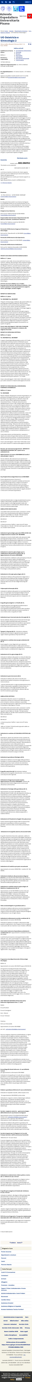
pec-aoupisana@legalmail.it (18, 1356)
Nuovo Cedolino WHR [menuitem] (11, 1331)
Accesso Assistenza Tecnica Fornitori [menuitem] (12, 1309)
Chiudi (18, 1379)
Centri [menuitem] (3, 1261)
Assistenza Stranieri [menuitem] (7, 1303)
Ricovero (18, 54)
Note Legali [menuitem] (24, 1331)
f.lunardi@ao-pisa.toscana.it (8, 223)
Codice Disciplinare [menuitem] (10, 1335)
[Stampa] (29, 44)
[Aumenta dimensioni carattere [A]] (6, 2)
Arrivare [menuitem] (3, 1279)
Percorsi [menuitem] (3, 1258)
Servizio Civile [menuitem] (23, 1324)
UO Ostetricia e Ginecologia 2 (10, 39)
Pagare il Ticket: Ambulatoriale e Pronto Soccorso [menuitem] (13, 1289)
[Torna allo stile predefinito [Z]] (13, 2)
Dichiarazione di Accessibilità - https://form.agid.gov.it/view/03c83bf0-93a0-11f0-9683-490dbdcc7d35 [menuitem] (16, 1344)
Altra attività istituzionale (22, 58)
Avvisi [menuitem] (6, 1321)
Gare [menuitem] (26, 1317)
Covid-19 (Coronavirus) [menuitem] (8, 1272)
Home (6, 31)
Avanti (19, 1242)
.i (16, 77)
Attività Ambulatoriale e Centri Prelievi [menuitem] (13, 1293)
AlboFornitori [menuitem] (14, 1321)
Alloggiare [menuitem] (4, 1282)
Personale (18, 52)
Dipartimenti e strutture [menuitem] (8, 1255)
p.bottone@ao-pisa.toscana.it (8, 196)
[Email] (30, 44)
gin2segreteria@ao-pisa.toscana (16, 77)
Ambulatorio (19, 57)
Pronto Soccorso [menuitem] (6, 1252)
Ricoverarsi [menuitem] (4, 1296)
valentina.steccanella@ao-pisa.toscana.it (11, 248)
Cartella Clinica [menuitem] (5, 1300)
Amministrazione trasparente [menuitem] (13, 1317)
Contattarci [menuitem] (4, 1275)
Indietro (13, 1242)
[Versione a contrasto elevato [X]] (10, 2)
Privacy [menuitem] (27, 1328)
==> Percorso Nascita (6, 182)
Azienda (11, 31)
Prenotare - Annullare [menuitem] (7, 1285)
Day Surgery (19, 55)
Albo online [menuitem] (24, 1321)
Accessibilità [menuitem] (23, 1335)
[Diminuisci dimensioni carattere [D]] (2, 2)
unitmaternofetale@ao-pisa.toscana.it (16, 1029)
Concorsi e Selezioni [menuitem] (10, 1324)
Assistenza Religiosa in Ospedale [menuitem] (11, 1306)
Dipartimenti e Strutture (21, 31)
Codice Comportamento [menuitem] (16, 1338)
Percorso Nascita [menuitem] (6, 1264)
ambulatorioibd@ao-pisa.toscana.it (17, 1117)
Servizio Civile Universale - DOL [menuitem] (12, 1328)
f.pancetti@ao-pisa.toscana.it (8, 215)
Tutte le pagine (20, 60)
